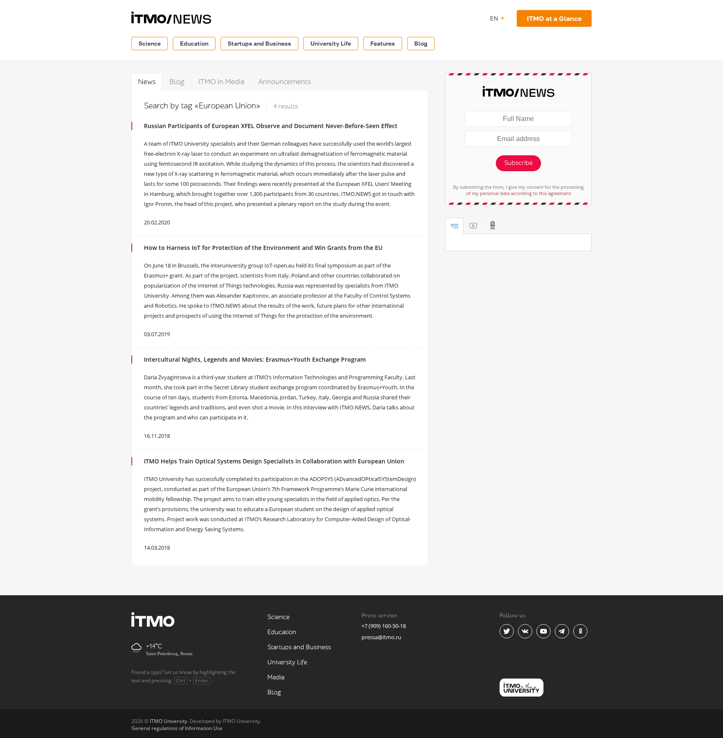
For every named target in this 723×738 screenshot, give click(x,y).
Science (149, 43)
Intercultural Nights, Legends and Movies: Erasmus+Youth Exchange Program (255, 359)
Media (276, 677)
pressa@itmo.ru (381, 637)
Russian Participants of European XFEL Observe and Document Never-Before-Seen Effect (270, 126)
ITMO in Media (221, 81)
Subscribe (518, 163)
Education (194, 43)
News (147, 81)
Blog (421, 43)
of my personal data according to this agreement (518, 193)
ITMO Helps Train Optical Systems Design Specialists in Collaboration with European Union (274, 461)
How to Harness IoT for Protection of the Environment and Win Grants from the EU (263, 248)
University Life (330, 43)
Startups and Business (259, 43)
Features (382, 43)
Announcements (284, 81)
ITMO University (168, 721)
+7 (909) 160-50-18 (384, 626)
